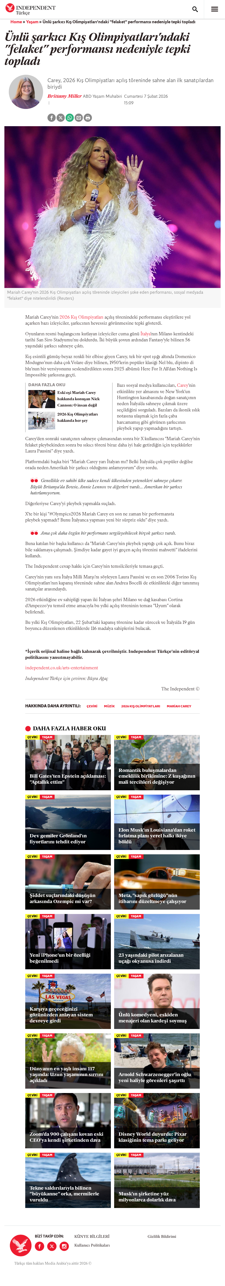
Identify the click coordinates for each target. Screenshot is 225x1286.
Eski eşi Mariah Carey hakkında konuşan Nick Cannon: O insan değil (78, 399)
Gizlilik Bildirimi (162, 1237)
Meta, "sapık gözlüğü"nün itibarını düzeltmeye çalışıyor (152, 898)
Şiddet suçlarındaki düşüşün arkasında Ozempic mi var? (62, 898)
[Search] (195, 9)
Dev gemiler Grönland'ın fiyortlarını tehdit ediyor (58, 839)
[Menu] (214, 9)
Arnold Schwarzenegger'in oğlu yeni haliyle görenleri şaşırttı (155, 1077)
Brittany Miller (65, 96)
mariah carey (179, 706)
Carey (182, 386)
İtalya (145, 334)
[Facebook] (39, 1246)
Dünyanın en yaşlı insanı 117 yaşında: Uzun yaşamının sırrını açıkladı (66, 1075)
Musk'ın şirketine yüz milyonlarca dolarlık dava (147, 1197)
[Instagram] (64, 1246)
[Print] (88, 118)
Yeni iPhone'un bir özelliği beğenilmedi (60, 958)
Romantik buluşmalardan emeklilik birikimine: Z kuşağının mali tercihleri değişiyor (157, 776)
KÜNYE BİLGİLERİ (91, 1237)
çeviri (92, 706)
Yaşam (32, 22)
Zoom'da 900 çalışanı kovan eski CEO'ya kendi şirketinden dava (66, 1137)
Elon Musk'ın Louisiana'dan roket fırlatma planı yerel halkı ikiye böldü (157, 836)
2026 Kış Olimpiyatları (81, 317)
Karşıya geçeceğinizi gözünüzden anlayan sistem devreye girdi (61, 1015)
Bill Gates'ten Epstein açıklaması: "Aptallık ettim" (68, 779)
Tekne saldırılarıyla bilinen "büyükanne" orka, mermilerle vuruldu (64, 1194)
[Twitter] (52, 1246)
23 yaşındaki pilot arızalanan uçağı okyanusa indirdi (151, 958)
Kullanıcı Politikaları (92, 1246)
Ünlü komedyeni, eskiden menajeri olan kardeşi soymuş (153, 1018)
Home (16, 22)
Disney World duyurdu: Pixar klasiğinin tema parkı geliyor (153, 1137)
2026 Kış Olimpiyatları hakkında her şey (77, 418)
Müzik (109, 706)
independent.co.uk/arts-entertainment (61, 668)
